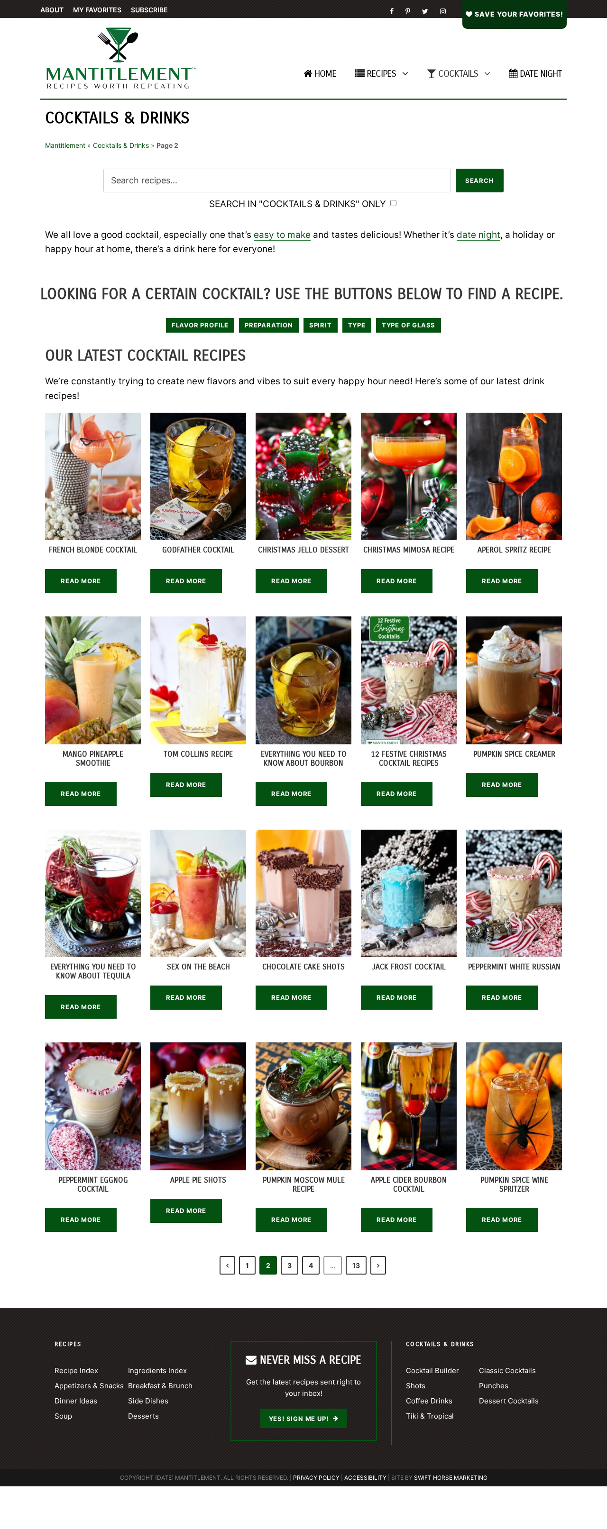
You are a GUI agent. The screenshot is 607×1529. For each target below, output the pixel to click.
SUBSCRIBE (149, 10)
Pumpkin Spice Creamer (514, 754)
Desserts (143, 1415)
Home (325, 73)
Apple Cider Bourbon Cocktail (409, 1185)
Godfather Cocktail (198, 549)
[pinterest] (407, 11)
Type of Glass (408, 325)
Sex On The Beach (198, 966)
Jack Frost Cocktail (409, 966)
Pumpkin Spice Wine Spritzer (514, 1185)
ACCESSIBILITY (365, 1477)
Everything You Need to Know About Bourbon (304, 759)
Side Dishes (148, 1400)
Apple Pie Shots (198, 1180)
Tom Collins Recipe (198, 754)
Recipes (381, 73)
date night (478, 234)
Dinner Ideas (76, 1400)
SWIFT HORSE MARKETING (450, 1477)
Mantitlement (65, 145)
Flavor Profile (200, 325)
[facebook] (392, 11)
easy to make (282, 234)
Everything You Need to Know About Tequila (93, 971)
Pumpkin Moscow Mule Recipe (304, 1185)
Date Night (541, 73)
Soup (63, 1415)
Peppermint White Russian (514, 966)
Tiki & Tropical (430, 1415)
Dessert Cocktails (509, 1400)
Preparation (269, 325)
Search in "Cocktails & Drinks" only (298, 204)
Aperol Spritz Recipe (514, 549)
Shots (415, 1385)
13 (356, 1265)
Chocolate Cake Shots (303, 966)
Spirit (320, 325)
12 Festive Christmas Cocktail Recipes (409, 759)
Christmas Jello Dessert (303, 549)
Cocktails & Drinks (121, 145)
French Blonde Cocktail (93, 549)
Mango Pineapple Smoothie (93, 759)
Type (357, 325)
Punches (493, 1385)
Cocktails (458, 73)
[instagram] (443, 11)
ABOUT (52, 10)
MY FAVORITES (97, 10)
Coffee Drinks (429, 1400)
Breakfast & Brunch (160, 1385)
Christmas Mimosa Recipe (408, 549)
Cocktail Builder (432, 1370)
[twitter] (425, 11)
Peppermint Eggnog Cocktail (93, 1185)
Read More (81, 581)
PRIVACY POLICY (316, 1477)
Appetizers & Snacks (89, 1385)
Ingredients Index (157, 1370)
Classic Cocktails (507, 1370)
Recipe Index (76, 1370)
